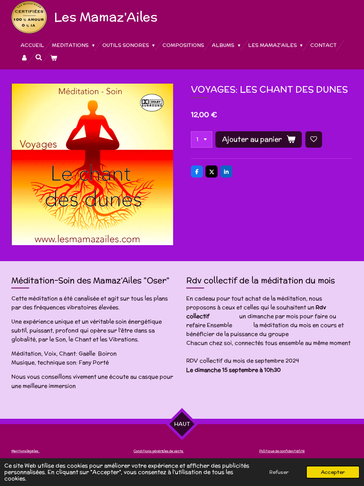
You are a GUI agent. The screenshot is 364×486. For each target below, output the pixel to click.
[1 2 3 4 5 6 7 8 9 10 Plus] (201, 139)
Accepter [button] (333, 472)
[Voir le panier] (53, 58)
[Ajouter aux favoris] (313, 139)
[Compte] (24, 58)
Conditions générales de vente (159, 451)
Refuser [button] (279, 472)
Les (105, 17)
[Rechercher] (39, 58)
